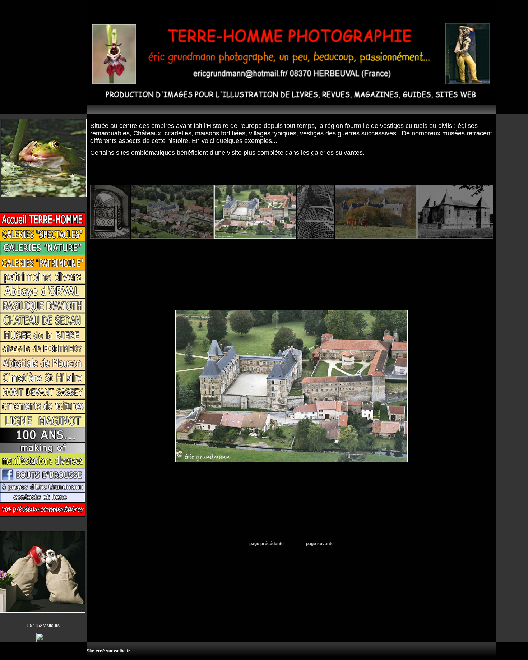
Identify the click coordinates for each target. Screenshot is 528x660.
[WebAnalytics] (43, 640)
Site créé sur (108, 651)
